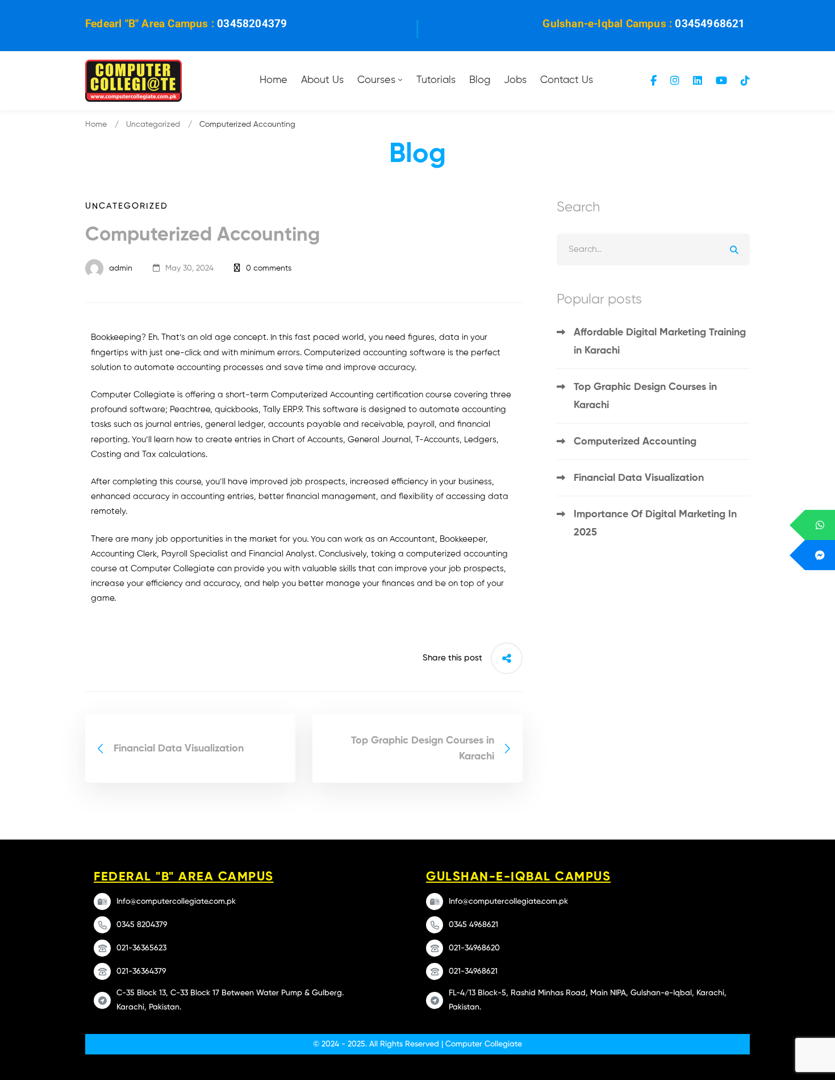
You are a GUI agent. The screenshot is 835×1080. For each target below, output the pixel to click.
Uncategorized (153, 124)
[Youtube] (721, 80)
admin (119, 268)
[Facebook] (653, 80)
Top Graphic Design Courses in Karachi (645, 396)
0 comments (268, 268)
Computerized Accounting (635, 442)
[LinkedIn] (697, 80)
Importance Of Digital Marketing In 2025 (655, 523)
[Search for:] (653, 249)
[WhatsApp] (820, 525)
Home (96, 124)
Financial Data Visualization (639, 478)
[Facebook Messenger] (820, 555)
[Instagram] (675, 80)
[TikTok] (745, 80)
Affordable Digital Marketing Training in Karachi (660, 341)
